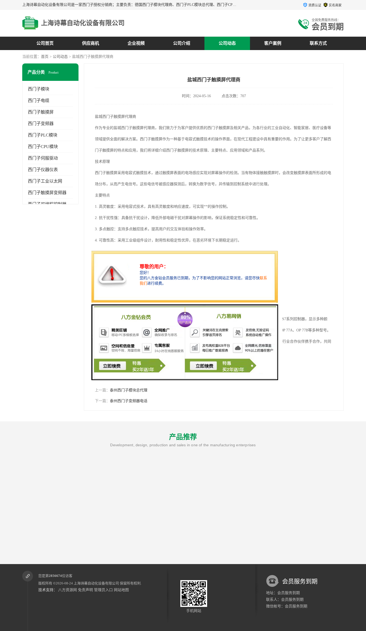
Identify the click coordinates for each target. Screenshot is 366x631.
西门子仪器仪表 (43, 169)
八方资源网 (67, 590)
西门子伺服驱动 (43, 158)
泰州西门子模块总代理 (128, 390)
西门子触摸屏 (41, 112)
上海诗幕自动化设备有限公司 (96, 583)
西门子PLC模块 (42, 135)
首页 (44, 57)
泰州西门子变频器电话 (128, 401)
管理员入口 (103, 590)
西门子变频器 (41, 123)
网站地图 (121, 590)
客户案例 (272, 43)
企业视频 (136, 43)
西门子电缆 (38, 100)
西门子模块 (38, 89)
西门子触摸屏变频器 (47, 192)
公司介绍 (181, 43)
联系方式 (318, 43)
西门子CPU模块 (43, 146)
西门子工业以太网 (45, 181)
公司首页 (45, 43)
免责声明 (85, 590)
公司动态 (227, 43)
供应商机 (90, 43)
